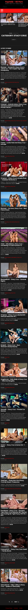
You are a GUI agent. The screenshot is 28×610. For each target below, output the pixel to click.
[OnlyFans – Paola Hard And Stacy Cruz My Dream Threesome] (14, 471)
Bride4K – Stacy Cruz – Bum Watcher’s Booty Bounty (10, 346)
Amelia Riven (7, 186)
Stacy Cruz (16, 82)
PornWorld (4, 508)
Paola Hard (7, 488)
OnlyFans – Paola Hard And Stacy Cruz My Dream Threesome (12, 481)
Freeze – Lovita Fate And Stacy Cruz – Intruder (14, 143)
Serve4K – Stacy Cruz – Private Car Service (13, 410)
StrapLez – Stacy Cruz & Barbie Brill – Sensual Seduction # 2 (13, 315)
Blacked (3, 64)
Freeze (3, 140)
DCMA (20, 608)
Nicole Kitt (12, 82)
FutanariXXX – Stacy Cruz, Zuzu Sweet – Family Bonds (14, 550)
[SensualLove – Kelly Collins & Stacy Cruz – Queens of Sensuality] (14, 575)
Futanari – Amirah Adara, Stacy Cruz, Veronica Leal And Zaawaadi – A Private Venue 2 (14, 105)
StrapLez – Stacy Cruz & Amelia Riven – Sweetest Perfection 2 (14, 179)
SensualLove (4, 582)
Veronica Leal (19, 120)
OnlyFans (4, 478)
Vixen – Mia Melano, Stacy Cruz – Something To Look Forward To (12, 244)
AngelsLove (4, 376)
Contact (16, 608)
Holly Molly (7, 387)
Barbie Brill (7, 323)
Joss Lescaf (11, 221)
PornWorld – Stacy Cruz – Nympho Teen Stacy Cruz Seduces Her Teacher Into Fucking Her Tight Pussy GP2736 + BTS (14, 513)
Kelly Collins (7, 593)
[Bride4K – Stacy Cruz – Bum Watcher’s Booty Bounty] (14, 336)
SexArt (3, 442)
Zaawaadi (24, 120)
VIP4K (8, 342)
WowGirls (12, 376)
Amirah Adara (8, 120)
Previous (0, 20)
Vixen (2, 241)
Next (27, 20)
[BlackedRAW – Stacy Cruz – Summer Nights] (14, 270)
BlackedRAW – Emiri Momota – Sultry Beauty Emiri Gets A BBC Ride (8, 24)
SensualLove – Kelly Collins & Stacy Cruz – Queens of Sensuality (13, 585)
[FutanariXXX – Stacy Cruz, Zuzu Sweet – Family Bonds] (14, 540)
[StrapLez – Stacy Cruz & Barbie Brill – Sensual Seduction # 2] (14, 305)
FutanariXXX (4, 102)
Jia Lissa (7, 221)
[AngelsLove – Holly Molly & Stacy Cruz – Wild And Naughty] (14, 370)
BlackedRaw (4, 277)
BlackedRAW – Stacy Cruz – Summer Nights (13, 280)
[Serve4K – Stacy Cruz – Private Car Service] (14, 400)
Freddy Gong (7, 292)
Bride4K (3, 342)
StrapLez (3, 175)
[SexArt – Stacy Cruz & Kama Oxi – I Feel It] (14, 435)
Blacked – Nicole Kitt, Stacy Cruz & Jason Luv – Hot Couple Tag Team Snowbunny (12, 68)
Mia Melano (14, 257)
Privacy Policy (9, 608)
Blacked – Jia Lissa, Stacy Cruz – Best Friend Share (14, 209)
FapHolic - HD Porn (14, 1)
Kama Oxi (7, 458)
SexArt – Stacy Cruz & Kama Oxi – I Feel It (13, 446)
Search (23, 7)
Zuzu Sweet (12, 562)
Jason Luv (7, 82)
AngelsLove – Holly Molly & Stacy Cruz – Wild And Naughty (14, 380)
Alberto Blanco (8, 257)
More (2, 79)
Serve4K (3, 407)
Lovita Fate (7, 156)
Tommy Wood (18, 488)
